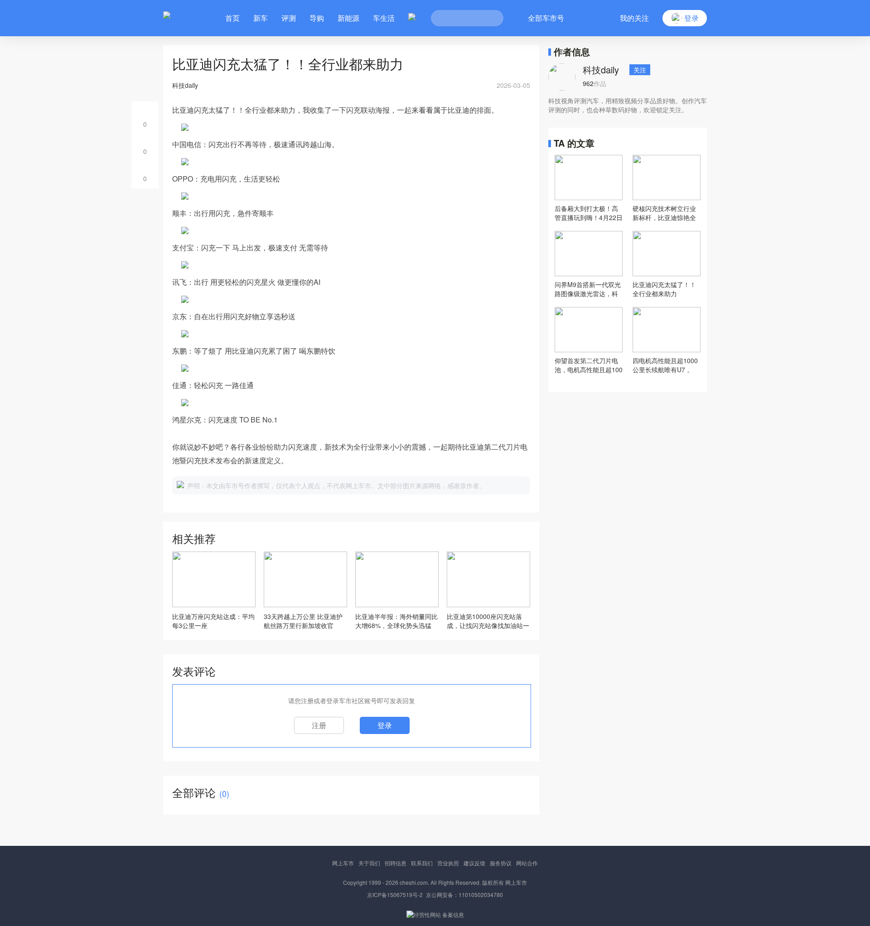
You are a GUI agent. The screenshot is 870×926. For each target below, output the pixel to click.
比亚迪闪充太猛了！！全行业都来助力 (664, 289)
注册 (319, 725)
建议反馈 (474, 863)
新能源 (348, 18)
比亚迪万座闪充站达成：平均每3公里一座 (213, 621)
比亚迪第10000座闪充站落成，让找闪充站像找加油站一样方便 (488, 621)
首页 (232, 18)
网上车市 (343, 863)
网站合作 (527, 863)
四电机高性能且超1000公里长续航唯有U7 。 (665, 365)
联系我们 (422, 863)
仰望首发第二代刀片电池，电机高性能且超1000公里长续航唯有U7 (589, 365)
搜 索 (489, 18)
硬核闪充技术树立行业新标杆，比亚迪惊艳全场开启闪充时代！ (664, 213)
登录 (384, 725)
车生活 (384, 18)
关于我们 (369, 863)
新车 (260, 18)
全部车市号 (546, 18)
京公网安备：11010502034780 (464, 894)
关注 (639, 69)
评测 (288, 18)
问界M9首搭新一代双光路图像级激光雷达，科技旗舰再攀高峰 (588, 289)
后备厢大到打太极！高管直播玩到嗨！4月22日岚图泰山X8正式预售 (589, 213)
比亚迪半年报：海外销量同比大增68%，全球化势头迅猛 (396, 621)
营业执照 (448, 863)
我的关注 (634, 18)
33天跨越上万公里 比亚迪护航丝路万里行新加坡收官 (303, 621)
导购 (316, 18)
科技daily (601, 69)
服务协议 (501, 863)
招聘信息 (395, 863)
